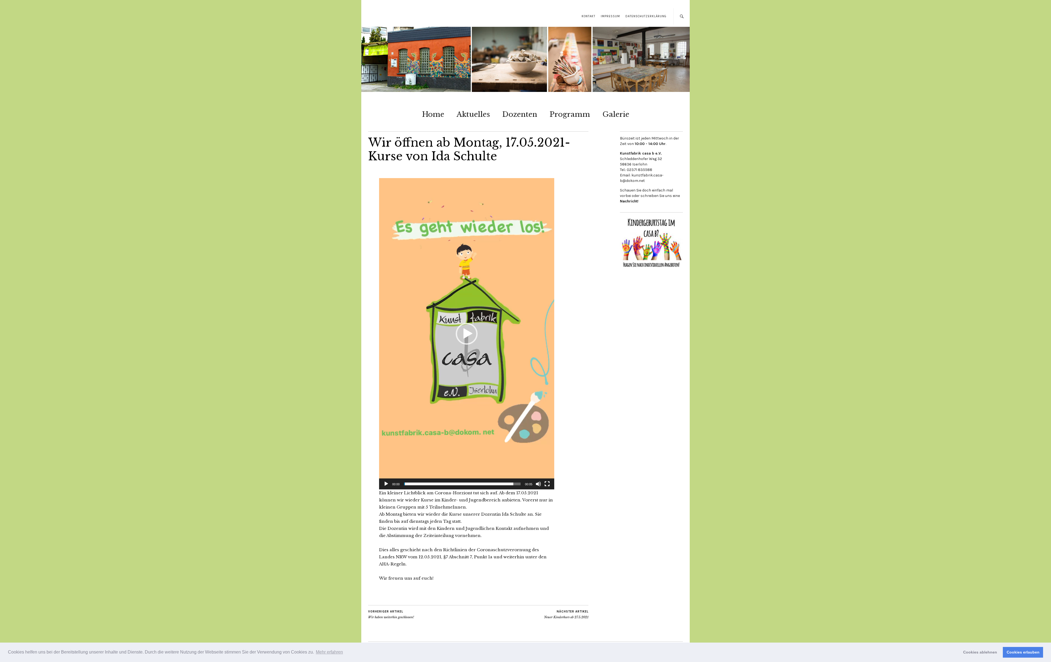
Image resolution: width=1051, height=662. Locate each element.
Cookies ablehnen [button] (980, 652)
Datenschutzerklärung (645, 16)
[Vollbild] (547, 484)
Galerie (615, 114)
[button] (467, 334)
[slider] (462, 484)
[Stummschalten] (538, 484)
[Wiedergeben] (386, 484)
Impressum (610, 16)
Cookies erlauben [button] (1023, 652)
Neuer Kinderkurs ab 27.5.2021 (566, 614)
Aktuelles (473, 114)
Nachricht (629, 201)
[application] (466, 333)
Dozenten (519, 114)
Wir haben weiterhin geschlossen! (391, 614)
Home (433, 114)
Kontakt (588, 16)
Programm (570, 114)
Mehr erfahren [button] (329, 652)
